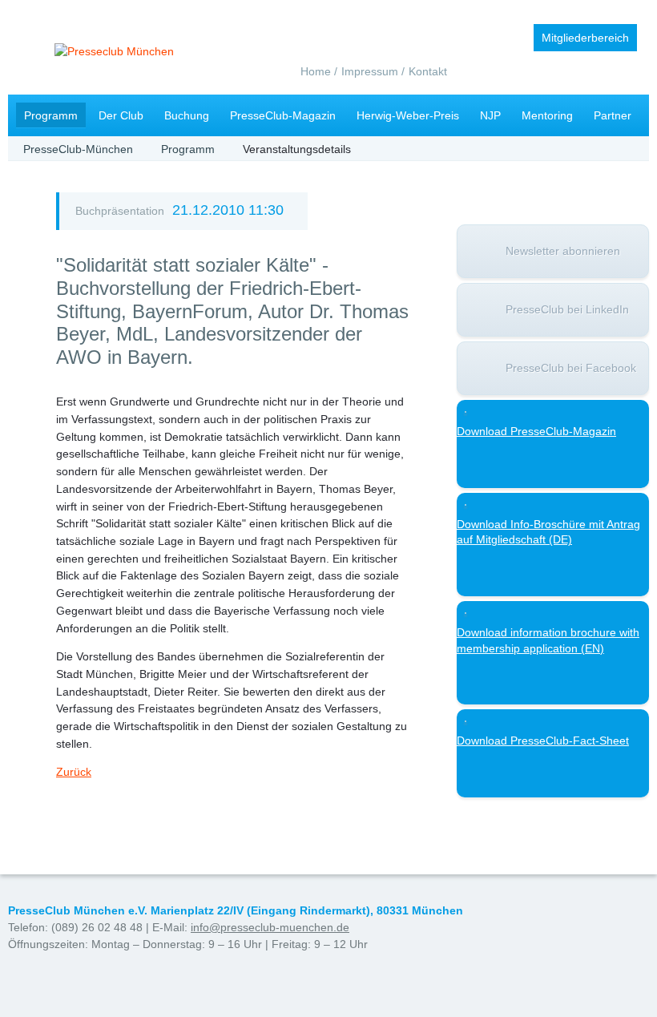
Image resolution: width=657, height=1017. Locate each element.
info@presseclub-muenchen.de (270, 927)
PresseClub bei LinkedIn (567, 309)
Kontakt (428, 71)
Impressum (369, 71)
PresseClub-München (78, 149)
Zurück (73, 771)
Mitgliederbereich (585, 37)
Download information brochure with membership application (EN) (548, 640)
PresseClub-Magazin (283, 115)
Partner (612, 115)
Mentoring (547, 115)
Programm (51, 115)
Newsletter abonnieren (563, 250)
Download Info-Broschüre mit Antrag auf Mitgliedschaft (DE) (548, 532)
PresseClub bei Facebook (571, 367)
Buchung (186, 115)
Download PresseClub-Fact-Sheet (543, 740)
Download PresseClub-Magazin (536, 431)
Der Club (121, 115)
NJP (490, 115)
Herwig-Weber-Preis (408, 115)
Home (315, 71)
